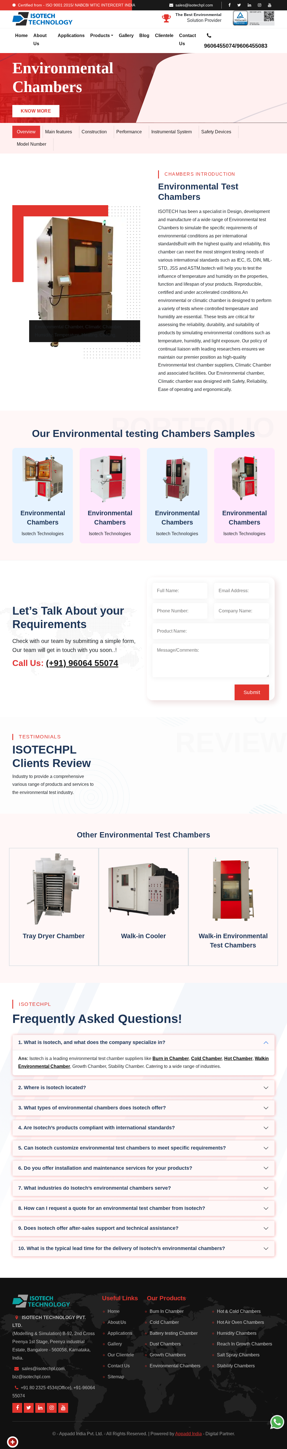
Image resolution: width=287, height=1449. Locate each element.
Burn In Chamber (167, 1311)
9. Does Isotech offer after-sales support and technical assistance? (98, 1228)
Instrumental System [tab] (171, 131)
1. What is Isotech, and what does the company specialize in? (91, 1042)
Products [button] (100, 35)
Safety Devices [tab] (216, 131)
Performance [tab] (129, 131)
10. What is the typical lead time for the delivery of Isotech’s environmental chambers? (121, 1248)
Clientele (164, 35)
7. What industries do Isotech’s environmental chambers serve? (94, 1188)
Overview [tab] (26, 131)
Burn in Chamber (170, 1058)
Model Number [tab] (31, 144)
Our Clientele (121, 1354)
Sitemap (116, 1376)
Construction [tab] (94, 131)
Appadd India (188, 1433)
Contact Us (187, 39)
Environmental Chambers (175, 1365)
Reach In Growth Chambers (244, 1344)
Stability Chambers (236, 1365)
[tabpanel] (143, 282)
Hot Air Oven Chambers (240, 1322)
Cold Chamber (206, 1058)
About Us (40, 39)
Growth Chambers (168, 1354)
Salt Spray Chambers (238, 1354)
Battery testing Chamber (174, 1333)
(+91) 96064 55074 (82, 663)
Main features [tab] (58, 131)
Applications (71, 35)
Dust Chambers (165, 1344)
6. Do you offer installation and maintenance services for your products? (105, 1168)
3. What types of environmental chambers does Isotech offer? (92, 1108)
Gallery (126, 35)
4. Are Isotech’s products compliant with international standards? (96, 1127)
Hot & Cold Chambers (239, 1311)
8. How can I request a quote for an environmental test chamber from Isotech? (111, 1208)
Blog (144, 35)
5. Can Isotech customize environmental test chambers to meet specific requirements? (122, 1148)
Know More (36, 111)
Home (21, 35)
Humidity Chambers (236, 1333)
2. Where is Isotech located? (52, 1087)
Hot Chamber (238, 1058)
